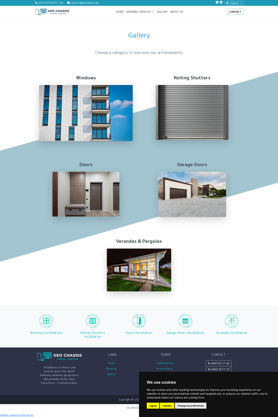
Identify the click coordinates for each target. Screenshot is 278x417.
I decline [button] (167, 405)
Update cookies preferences (16, 415)
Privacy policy (165, 368)
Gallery (162, 12)
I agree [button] (153, 405)
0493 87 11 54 (220, 363)
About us (176, 12)
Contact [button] (235, 12)
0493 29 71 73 (220, 369)
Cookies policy (165, 363)
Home (120, 12)
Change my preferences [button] (190, 405)
